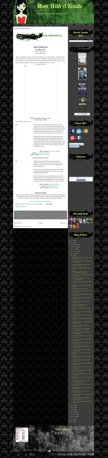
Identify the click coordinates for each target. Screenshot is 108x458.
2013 (72, 419)
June (73, 405)
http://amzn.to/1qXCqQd (43, 153)
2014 (72, 242)
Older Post (63, 223)
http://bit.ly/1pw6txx (54, 187)
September (75, 251)
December (75, 244)
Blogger (59, 445)
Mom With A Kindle (60, 6)
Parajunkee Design (75, 450)
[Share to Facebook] (51, 204)
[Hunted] (82, 109)
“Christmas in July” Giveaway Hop (80, 288)
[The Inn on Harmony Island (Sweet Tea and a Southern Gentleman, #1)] (82, 65)
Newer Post (18, 223)
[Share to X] (50, 204)
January (74, 416)
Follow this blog (81, 180)
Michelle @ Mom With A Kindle (29, 204)
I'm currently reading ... (84, 49)
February (74, 414)
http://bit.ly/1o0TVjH (55, 184)
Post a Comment (21, 215)
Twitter (42, 201)
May (73, 407)
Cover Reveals (22, 206)
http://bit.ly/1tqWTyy (45, 154)
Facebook (37, 201)
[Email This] (46, 204)
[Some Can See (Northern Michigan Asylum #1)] (82, 79)
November (75, 246)
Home (41, 223)
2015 (72, 240)
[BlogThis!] (48, 204)
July (73, 255)
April (73, 409)
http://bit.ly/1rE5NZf (55, 151)
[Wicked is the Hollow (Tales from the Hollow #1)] (82, 94)
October (74, 249)
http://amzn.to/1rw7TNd (52, 186)
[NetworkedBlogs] (81, 177)
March (74, 412)
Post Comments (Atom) (26, 226)
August (74, 253)
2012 (72, 421)
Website (32, 201)
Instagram (48, 201)
